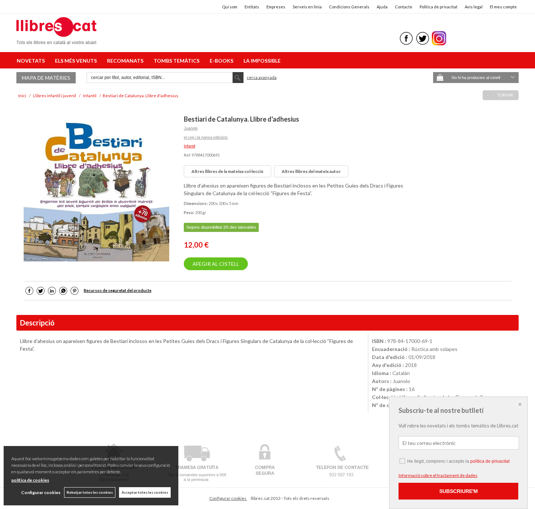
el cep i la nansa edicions (206, 137)
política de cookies (30, 480)
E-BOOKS (222, 61)
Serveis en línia (307, 6)
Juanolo (191, 128)
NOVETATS (32, 61)
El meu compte (503, 6)
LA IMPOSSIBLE (262, 61)
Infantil (189, 146)
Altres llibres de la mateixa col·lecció (227, 171)
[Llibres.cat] (56, 39)
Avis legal (474, 6)
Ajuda (382, 6)
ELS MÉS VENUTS (77, 61)
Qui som (229, 6)
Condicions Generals (349, 6)
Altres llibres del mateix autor (311, 171)
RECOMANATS (126, 61)
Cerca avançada (262, 77)
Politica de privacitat (438, 6)
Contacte (403, 6)
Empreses (275, 6)
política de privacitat (490, 461)
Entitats (252, 6)
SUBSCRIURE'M (458, 491)
